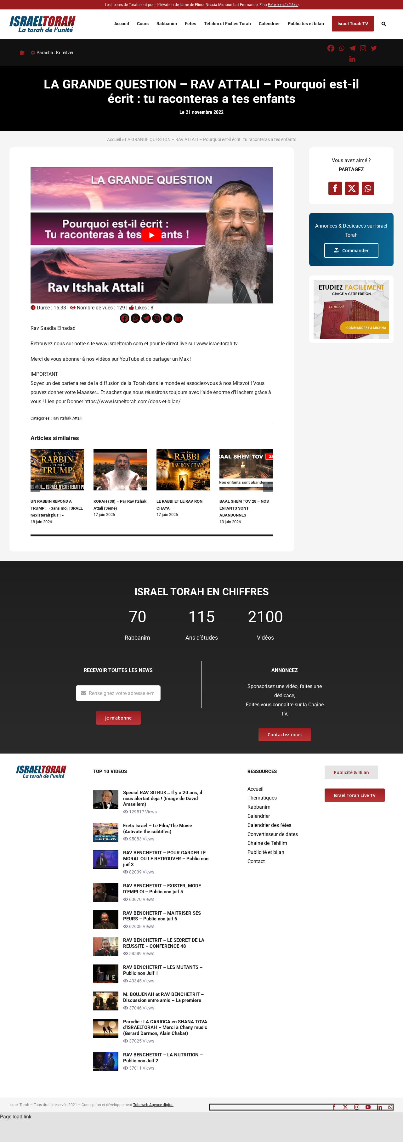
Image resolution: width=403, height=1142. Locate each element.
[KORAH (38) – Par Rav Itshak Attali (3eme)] (120, 452)
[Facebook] (331, 48)
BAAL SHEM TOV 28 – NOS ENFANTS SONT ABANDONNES (244, 508)
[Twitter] (373, 48)
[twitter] (345, 1107)
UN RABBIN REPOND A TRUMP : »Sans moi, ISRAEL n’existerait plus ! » (57, 508)
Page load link (15, 1117)
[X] (351, 188)
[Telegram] (352, 48)
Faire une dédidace (283, 5)
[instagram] (356, 1107)
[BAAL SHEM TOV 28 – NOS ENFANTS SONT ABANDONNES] (246, 452)
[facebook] (334, 1107)
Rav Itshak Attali (67, 418)
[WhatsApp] (368, 188)
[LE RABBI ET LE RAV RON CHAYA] (183, 452)
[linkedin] (379, 1107)
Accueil (114, 139)
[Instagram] (363, 48)
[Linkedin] (352, 59)
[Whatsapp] (341, 48)
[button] (384, 24)
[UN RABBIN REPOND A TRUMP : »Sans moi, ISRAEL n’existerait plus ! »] (57, 452)
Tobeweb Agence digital (153, 1105)
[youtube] (368, 1107)
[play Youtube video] (152, 235)
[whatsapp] (390, 1107)
